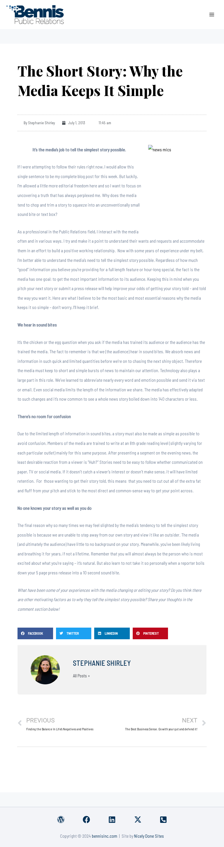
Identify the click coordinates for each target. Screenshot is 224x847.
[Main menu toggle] (212, 14)
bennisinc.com (104, 836)
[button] (35, 633)
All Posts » (81, 676)
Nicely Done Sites (149, 836)
